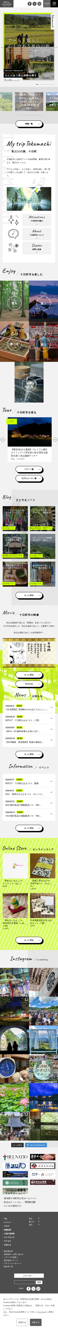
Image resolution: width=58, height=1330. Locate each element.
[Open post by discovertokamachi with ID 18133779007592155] (14, 1126)
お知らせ (7, 1245)
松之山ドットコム (12, 1202)
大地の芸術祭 (9, 1234)
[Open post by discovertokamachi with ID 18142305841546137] (43, 1011)
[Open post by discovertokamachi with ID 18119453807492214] (14, 982)
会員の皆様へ (28, 1275)
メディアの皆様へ (11, 1257)
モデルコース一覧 (29, 478)
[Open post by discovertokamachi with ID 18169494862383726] (43, 1039)
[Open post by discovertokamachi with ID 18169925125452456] (14, 1011)
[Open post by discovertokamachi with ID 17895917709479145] (43, 1097)
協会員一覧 (8, 1266)
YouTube (29, 684)
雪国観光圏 (30, 1202)
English (21, 1288)
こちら (42, 1312)
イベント (7, 1222)
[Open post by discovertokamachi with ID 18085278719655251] (43, 982)
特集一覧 (29, 124)
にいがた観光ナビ (12, 1206)
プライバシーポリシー (13, 1263)
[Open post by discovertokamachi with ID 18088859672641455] (14, 1068)
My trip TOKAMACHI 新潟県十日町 (6, 3)
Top (5, 1219)
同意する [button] (36, 1322)
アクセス (7, 1241)
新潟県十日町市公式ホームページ (20, 1198)
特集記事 (7, 1230)
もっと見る (29, 595)
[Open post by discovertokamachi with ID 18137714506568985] (43, 1068)
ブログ (6, 1226)
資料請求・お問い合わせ (13, 1254)
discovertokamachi (14, 970)
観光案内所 (8, 1251)
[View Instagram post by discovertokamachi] (26, 994)
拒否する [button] (22, 1322)
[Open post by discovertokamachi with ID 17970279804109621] (14, 1097)
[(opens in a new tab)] (29, 101)
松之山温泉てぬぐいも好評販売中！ (29, 632)
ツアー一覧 (29, 469)
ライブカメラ (9, 1237)
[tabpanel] (29, 47)
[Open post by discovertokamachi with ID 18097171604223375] (43, 1126)
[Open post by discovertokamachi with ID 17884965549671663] (14, 1039)
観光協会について (11, 1260)
